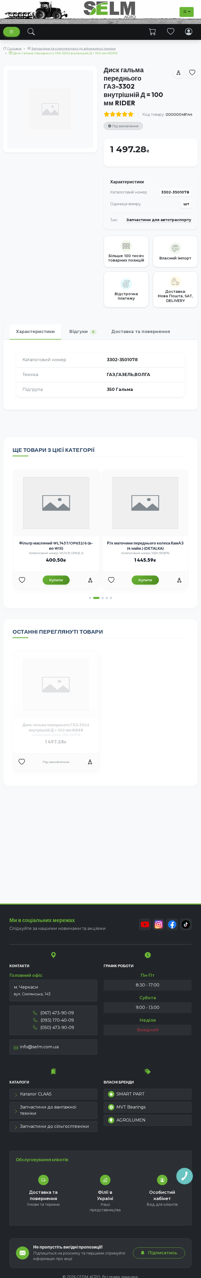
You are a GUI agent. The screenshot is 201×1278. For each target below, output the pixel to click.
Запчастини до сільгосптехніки (54, 1126)
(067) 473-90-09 (56, 1012)
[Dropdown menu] (187, 12)
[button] (90, 598)
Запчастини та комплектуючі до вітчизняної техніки (73, 48)
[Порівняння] (90, 580)
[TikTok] (186, 924)
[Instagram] (158, 924)
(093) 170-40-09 (57, 1020)
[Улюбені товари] (171, 32)
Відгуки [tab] (81, 331)
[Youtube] (145, 924)
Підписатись (162, 1252)
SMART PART (130, 1094)
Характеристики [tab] (35, 331)
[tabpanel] (100, 374)
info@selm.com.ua (39, 1046)
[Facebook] (172, 924)
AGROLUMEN (131, 1120)
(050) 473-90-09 (56, 1027)
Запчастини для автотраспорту (158, 220)
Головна (14, 48)
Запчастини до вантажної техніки (48, 1110)
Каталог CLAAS (36, 1094)
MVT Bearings (131, 1107)
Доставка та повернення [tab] (140, 331)
